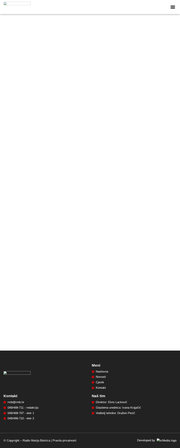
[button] (172, 7)
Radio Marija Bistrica (36, 440)
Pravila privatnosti (64, 440)
